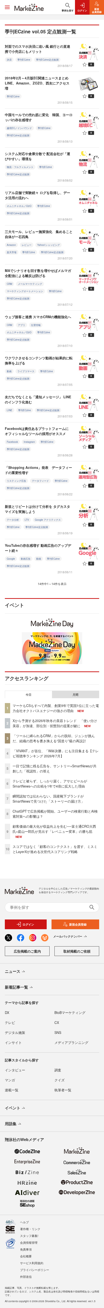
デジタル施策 (15, 1032)
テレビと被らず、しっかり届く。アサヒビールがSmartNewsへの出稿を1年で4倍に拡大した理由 (50, 784)
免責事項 (26, 1249)
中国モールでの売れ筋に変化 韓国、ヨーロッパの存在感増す (39, 117)
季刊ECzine (23, 59)
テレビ (10, 1022)
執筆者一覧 (62, 1089)
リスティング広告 (16, 480)
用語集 (10, 1123)
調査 (57, 1069)
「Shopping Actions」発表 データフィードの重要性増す (38, 470)
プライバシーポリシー (34, 1270)
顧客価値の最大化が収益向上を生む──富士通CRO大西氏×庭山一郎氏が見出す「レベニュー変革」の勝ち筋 (54, 829)
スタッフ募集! (29, 1236)
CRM (9, 284)
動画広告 (25, 558)
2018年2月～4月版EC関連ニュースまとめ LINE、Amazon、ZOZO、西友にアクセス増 (38, 83)
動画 (9, 371)
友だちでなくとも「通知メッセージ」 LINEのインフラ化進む (38, 399)
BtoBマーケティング (69, 1012)
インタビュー (15, 1069)
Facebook (12, 442)
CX (56, 1022)
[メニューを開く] (7, 7)
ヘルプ (24, 1222)
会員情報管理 (28, 1242)
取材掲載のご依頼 (76, 951)
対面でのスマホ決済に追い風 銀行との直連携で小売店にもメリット (37, 49)
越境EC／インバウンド (19, 128)
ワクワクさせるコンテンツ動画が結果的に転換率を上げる (39, 360)
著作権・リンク (30, 1229)
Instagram (29, 442)
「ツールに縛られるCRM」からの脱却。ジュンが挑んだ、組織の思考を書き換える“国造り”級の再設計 (54, 738)
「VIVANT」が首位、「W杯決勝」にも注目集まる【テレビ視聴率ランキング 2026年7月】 (56, 753)
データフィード (40, 480)
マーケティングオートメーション (25, 291)
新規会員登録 (78, 924)
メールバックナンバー (67, 936)
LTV (27, 519)
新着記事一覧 (16, 987)
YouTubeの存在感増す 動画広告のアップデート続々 (38, 548)
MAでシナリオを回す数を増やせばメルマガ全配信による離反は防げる (38, 273)
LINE (9, 410)
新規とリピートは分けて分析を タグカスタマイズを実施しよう (37, 509)
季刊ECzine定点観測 (47, 59)
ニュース (12, 971)
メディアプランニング (71, 1042)
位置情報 (36, 325)
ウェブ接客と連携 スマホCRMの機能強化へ (38, 316)
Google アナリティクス (48, 519)
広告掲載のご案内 (27, 951)
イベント (12, 1108)
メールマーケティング (30, 284)
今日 (28, 694)
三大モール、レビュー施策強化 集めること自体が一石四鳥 (39, 234)
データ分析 (13, 519)
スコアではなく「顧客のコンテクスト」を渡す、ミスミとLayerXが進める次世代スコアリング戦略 (55, 849)
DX (7, 1012)
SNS (57, 1032)
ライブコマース (25, 371)
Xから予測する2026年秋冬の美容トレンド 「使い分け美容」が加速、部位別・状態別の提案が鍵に (55, 723)
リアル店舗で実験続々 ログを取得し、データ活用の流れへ (37, 195)
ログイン (28, 924)
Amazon (11, 245)
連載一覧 (11, 1089)
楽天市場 (11, 252)
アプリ (21, 325)
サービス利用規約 (31, 1263)
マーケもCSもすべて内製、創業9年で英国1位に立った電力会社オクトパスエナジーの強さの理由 (56, 708)
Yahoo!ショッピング (48, 245)
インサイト (13, 1042)
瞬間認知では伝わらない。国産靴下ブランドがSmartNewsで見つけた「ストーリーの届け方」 (48, 799)
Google (11, 558)
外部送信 (26, 1276)
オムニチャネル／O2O (19, 206)
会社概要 (26, 1256)
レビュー (26, 245)
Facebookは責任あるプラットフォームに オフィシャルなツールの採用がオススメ (37, 431)
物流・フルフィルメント (20, 167)
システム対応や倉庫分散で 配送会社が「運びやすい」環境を (37, 156)
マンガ (10, 1079)
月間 (75, 694)
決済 (9, 59)
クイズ (59, 1079)
